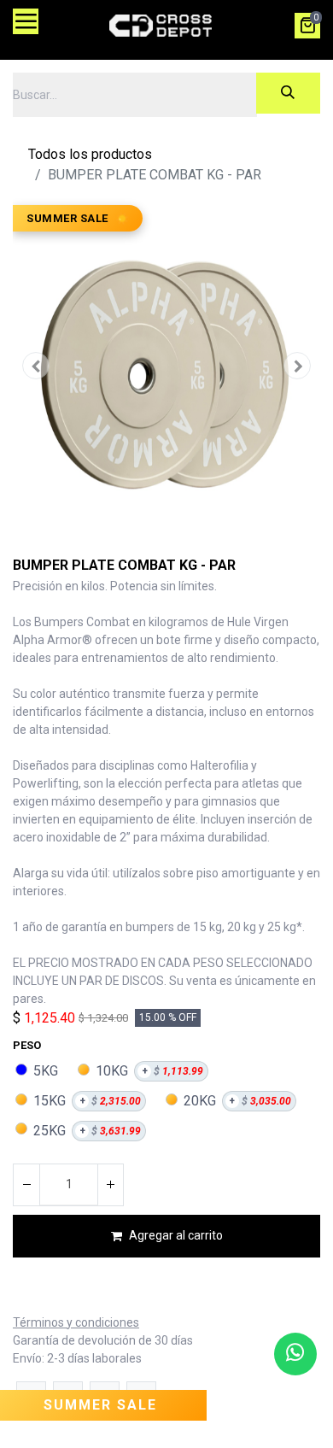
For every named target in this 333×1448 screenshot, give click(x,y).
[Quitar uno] (26, 1184)
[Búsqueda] (288, 93)
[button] (36, 365)
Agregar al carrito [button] (176, 1235)
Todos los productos (90, 154)
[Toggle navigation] (25, 21)
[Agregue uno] (110, 1184)
